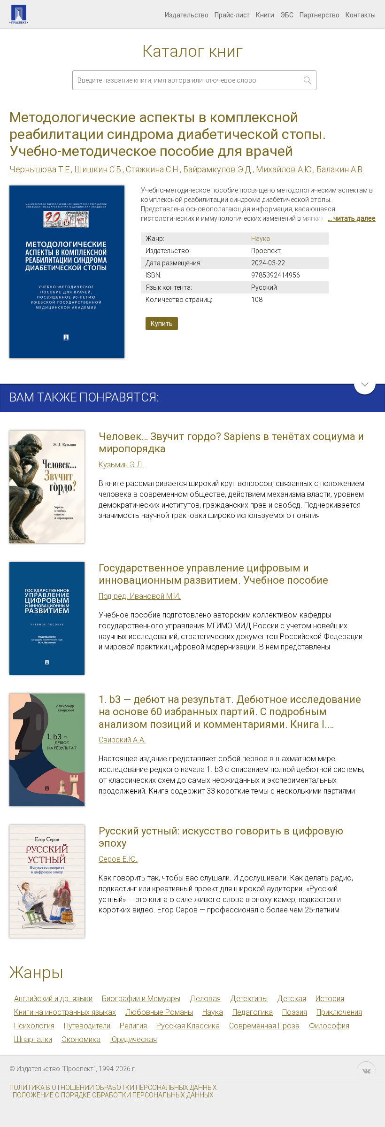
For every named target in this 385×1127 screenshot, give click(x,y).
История (330, 998)
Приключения (339, 1012)
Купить (162, 323)
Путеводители (87, 1025)
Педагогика (252, 1012)
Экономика (81, 1039)
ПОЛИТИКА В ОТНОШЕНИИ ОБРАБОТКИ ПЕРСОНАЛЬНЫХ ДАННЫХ (113, 1087)
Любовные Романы (159, 1012)
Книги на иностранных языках (65, 1012)
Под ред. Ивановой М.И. (140, 596)
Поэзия (294, 1012)
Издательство (186, 15)
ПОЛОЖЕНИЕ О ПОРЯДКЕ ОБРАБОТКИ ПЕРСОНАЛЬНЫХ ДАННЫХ (113, 1095)
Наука (260, 238)
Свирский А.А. (122, 739)
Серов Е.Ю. (118, 859)
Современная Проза (264, 1025)
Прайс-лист (232, 15)
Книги (265, 15)
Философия (329, 1025)
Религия (133, 1025)
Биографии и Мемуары (141, 998)
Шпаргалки (33, 1039)
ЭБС (286, 15)
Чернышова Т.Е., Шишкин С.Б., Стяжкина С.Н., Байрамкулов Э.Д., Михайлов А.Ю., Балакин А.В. (186, 169)
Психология (34, 1025)
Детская (291, 998)
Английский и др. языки (53, 998)
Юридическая (133, 1039)
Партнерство (319, 15)
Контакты (361, 15)
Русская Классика (188, 1025)
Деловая (205, 998)
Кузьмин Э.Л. (121, 464)
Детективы (249, 998)
